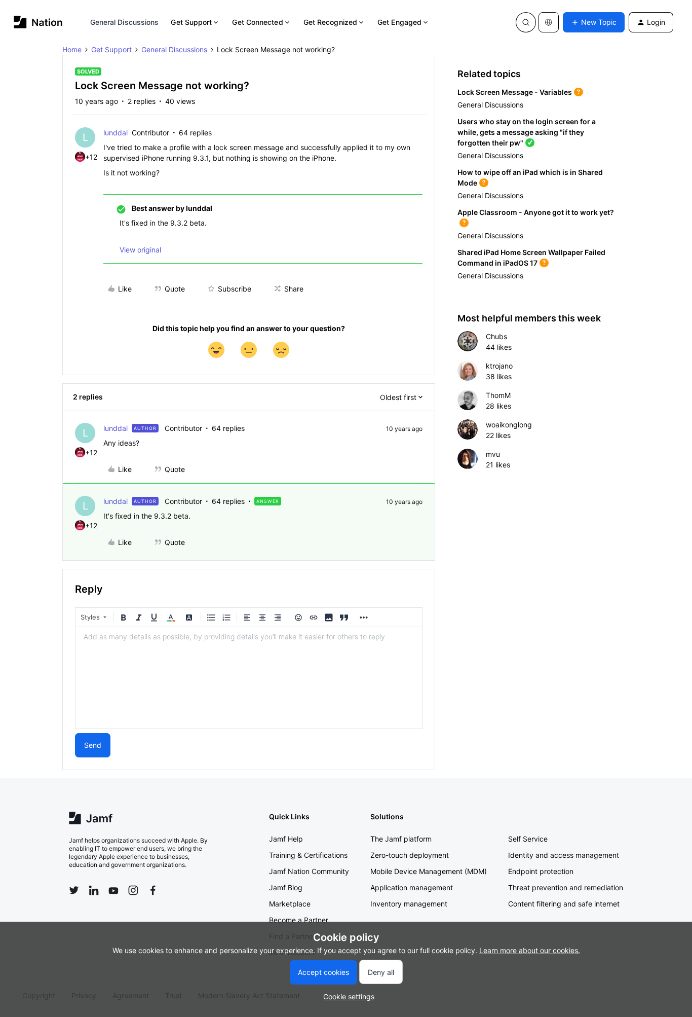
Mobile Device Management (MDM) (428, 871)
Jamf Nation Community (309, 871)
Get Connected (257, 22)
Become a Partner (298, 920)
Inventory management (408, 903)
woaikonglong (509, 424)
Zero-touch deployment (409, 855)
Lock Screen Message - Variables (514, 92)
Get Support (191, 22)
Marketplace (290, 903)
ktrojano (499, 365)
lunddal (115, 132)
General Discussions (124, 22)
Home (72, 49)
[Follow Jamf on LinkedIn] (94, 890)
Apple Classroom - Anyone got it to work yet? (535, 212)
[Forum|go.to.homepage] (38, 22)
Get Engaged (399, 22)
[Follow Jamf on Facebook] (153, 890)
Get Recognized (330, 22)
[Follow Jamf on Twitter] (74, 890)
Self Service (528, 838)
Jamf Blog (285, 887)
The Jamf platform (401, 838)
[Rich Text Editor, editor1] (248, 678)
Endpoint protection (540, 871)
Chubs (496, 336)
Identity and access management (563, 855)
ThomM (498, 395)
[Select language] (549, 22)
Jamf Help (286, 838)
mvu (493, 454)
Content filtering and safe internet (564, 903)
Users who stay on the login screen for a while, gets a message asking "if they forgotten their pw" (526, 132)
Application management (411, 887)
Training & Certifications (308, 855)
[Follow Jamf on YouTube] (113, 890)
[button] (594, 22)
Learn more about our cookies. (529, 950)
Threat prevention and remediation (565, 887)
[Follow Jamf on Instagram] (133, 890)
